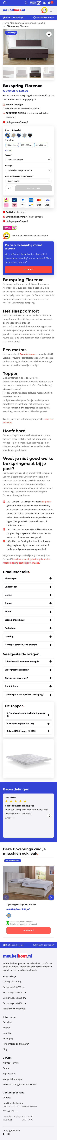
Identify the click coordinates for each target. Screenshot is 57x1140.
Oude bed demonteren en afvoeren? (19, 176)
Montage (9, 165)
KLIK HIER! (28, 269)
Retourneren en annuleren (16, 1043)
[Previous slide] (6, 897)
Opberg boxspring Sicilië (21, 904)
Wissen (8, 150)
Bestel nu (33, 188)
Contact (7, 1068)
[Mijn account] (45, 3)
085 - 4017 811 (10, 1111)
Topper (8, 155)
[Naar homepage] (14, 10)
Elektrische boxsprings (14, 1008)
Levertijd (7, 1033)
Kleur (7, 130)
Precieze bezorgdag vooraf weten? (20, 1084)
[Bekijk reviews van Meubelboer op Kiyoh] (44, 10)
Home (6, 23)
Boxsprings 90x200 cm (14, 987)
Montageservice (10, 1062)
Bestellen (7, 1022)
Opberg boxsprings (12, 981)
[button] (52, 10)
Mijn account (9, 1073)
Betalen (6, 1027)
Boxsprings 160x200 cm (14, 998)
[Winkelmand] (50, 3)
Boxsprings (17, 23)
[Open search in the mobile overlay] (26, 2)
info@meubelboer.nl (13, 1103)
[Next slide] (49, 815)
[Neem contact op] (5, 3)
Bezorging (8, 1038)
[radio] (8, 135)
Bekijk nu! (28, 930)
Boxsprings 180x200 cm (14, 1003)
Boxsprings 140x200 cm (14, 992)
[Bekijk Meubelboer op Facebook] (5, 1134)
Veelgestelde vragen (13, 1079)
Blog (5, 1049)
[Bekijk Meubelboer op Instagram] (8, 1134)
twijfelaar (46, 501)
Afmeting (9, 140)
